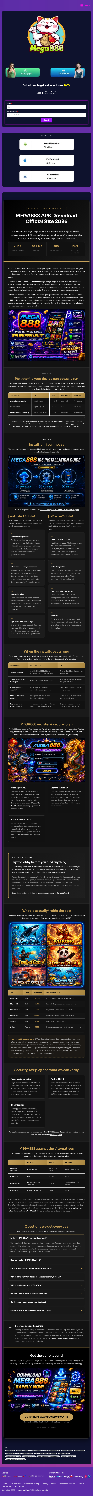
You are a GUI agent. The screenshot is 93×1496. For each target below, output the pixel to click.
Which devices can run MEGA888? (26, 1285)
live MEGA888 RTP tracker (34, 1211)
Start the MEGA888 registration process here (52, 1422)
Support (81, 1484)
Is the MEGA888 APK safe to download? (28, 1238)
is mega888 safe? (64, 1453)
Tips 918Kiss (6, 1487)
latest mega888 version (25, 1453)
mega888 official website (51, 1450)
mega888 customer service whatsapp (48, 1456)
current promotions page (61, 1211)
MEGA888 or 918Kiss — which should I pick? (30, 1310)
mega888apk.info (23, 1490)
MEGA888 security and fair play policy (62, 1132)
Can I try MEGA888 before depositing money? (31, 1268)
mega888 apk (10, 1450)
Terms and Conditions (67, 1484)
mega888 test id (11, 1453)
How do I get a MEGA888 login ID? (25, 1260)
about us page (56, 1135)
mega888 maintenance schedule (15, 1459)
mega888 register (67, 1450)
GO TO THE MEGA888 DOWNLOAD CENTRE (46, 1417)
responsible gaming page (62, 1338)
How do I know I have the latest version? (28, 1294)
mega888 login (79, 1450)
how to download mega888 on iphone (45, 1453)
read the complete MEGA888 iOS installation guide (59, 510)
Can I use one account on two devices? (28, 1302)
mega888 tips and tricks (13, 1456)
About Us (5, 1484)
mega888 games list (29, 1456)
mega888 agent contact (68, 1456)
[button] (46, 145)
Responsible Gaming (31, 1484)
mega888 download (22, 1450)
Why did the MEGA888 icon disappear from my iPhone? (35, 1277)
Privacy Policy (16, 1484)
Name (9, 104)
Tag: (6, 1447)
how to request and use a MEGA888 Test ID (52, 893)
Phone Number (12, 111)
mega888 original (36, 1450)
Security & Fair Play (49, 1484)
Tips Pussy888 (18, 1487)
